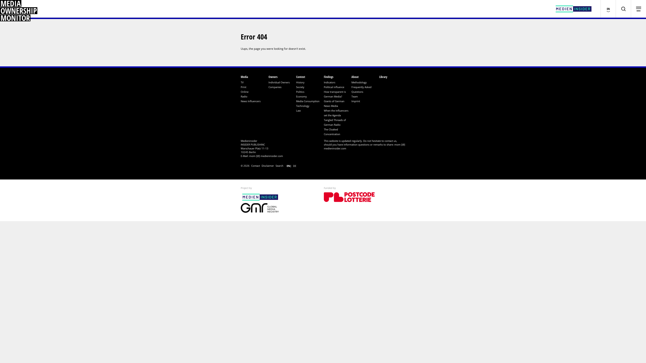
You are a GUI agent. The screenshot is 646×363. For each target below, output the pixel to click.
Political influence (334, 87)
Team (354, 96)
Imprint (355, 101)
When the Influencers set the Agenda (336, 113)
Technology (302, 106)
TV (242, 82)
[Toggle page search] (623, 9)
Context (300, 77)
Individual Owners (279, 82)
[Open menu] (638, 9)
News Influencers (251, 101)
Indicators (329, 82)
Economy (301, 96)
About (355, 77)
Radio (244, 96)
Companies (274, 87)
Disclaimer (268, 165)
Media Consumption (307, 101)
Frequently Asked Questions (361, 89)
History (300, 82)
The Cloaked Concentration (332, 132)
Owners (273, 77)
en (288, 166)
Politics (300, 91)
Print (243, 87)
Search (279, 165)
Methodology (359, 82)
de (294, 166)
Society (300, 87)
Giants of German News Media (334, 103)
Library (383, 77)
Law (298, 110)
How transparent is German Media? (335, 94)
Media (244, 77)
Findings (328, 77)
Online (244, 91)
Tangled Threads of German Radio (335, 122)
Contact (255, 165)
